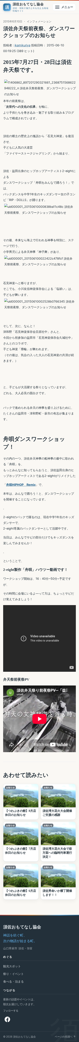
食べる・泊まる (13, 981)
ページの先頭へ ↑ (65, 1036)
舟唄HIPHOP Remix (21, 484)
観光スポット (12, 966)
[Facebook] (7, 1019)
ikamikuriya (22, 45)
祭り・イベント (13, 974)
